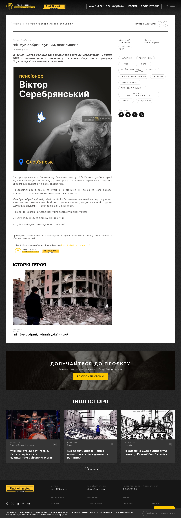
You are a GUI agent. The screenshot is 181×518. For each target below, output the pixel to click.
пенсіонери (145, 58)
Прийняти (151, 513)
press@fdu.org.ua (59, 489)
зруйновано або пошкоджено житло (139, 70)
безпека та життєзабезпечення (139, 94)
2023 (143, 64)
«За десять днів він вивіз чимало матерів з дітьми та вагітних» (87, 454)
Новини (55, 504)
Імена (126, 497)
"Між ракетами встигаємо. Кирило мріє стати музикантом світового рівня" (31, 454)
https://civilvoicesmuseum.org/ (75, 245)
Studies (155, 504)
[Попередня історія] (159, 23)
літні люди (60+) (130, 82)
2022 (126, 64)
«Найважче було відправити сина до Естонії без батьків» (146, 452)
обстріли (158, 76)
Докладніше (167, 513)
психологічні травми (133, 76)
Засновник (57, 497)
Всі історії (93, 469)
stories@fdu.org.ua (96, 489)
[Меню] (172, 6)
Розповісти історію (90, 376)
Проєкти (128, 504)
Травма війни (95, 504)
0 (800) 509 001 (130, 489)
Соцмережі (144, 100)
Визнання (93, 497)
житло (126, 100)
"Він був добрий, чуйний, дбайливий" (41, 334)
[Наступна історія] (165, 23)
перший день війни (132, 88)
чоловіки (126, 58)
